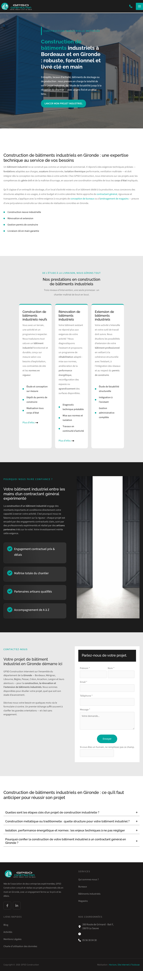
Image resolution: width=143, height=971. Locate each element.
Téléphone (86, 696)
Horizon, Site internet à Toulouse (124, 964)
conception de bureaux (82, 198)
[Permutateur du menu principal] (139, 6)
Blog (5, 925)
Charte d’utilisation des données (20, 946)
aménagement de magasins (114, 198)
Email (83, 682)
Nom (111, 668)
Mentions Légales (12, 939)
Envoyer (107, 739)
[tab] (71, 812)
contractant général (107, 194)
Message (85, 709)
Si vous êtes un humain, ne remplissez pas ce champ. (107, 747)
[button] (130, 6)
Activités (7, 932)
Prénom (85, 668)
